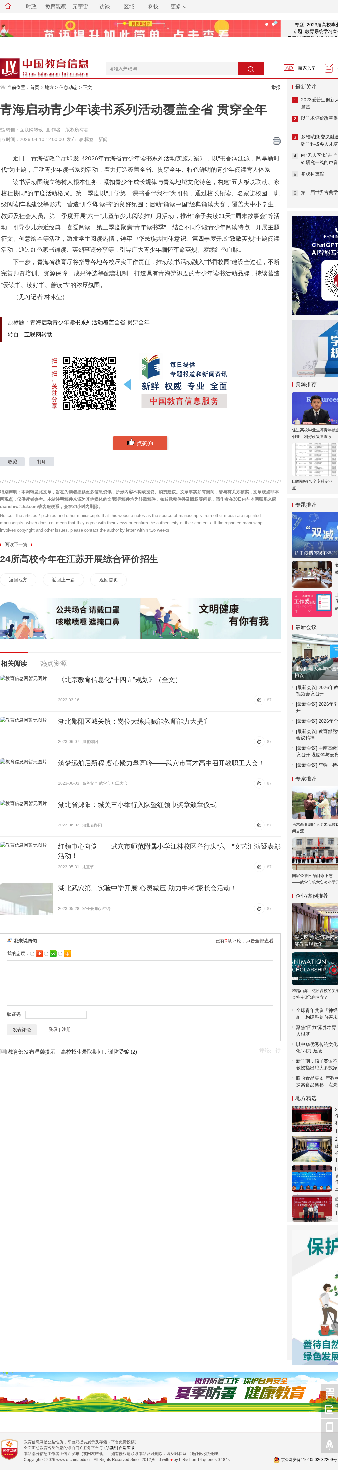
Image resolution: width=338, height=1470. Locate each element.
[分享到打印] (277, 141)
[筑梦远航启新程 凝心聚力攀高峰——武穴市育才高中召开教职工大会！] (26, 774)
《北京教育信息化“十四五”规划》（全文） (120, 679)
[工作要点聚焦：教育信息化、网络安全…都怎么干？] (312, 604)
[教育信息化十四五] (312, 574)
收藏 (12, 461)
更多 (176, 6)
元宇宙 (80, 6)
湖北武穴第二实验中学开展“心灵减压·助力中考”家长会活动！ (147, 888)
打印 (42, 461)
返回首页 (108, 579)
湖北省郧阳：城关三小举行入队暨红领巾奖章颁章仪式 (137, 804)
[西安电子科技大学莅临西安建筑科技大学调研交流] (312, 1208)
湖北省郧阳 (92, 825)
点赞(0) (145, 443)
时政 (31, 6)
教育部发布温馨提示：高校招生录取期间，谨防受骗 (68, 1052)
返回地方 (18, 579)
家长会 (88, 908)
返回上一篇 (63, 579)
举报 (276, 87)
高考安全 (90, 783)
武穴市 (105, 783)
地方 (49, 87)
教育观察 (55, 6)
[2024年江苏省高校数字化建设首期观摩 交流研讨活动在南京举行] (312, 1149)
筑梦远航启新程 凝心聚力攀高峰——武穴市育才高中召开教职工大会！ (161, 763)
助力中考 (103, 908)
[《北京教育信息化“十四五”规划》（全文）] (26, 690)
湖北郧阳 (90, 741)
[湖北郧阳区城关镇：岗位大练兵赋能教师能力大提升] (26, 732)
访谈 (104, 6)
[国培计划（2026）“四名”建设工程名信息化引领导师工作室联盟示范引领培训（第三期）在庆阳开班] (312, 1178)
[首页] (7, 6)
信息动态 (68, 87)
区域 (129, 6)
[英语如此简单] (140, 35)
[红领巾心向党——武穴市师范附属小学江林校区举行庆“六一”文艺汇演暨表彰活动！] (26, 857)
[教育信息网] (36, 65)
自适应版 (127, 1448)
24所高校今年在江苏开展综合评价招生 (79, 559)
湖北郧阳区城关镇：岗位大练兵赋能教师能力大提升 (134, 721)
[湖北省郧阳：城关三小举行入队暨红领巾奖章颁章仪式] (26, 815)
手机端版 (108, 1448)
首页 (34, 87)
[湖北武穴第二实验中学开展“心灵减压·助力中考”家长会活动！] (26, 899)
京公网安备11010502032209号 (309, 1459)
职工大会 (120, 783)
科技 (153, 6)
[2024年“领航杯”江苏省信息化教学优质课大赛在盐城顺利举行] (312, 1119)
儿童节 (88, 867)
